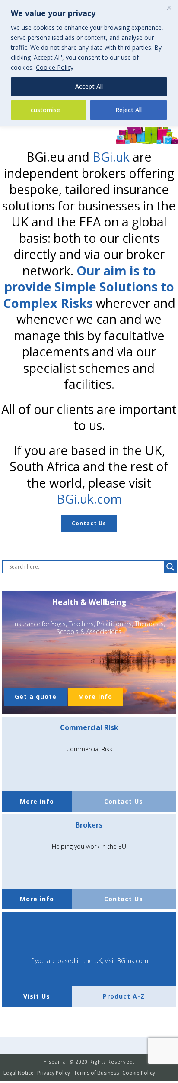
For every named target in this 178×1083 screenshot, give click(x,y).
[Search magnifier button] (170, 567)
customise (45, 110)
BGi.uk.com (89, 498)
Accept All (89, 86)
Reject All (128, 110)
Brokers (89, 825)
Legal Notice (18, 1073)
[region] (89, 63)
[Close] (169, 7)
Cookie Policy (54, 67)
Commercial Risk (89, 727)
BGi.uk (111, 156)
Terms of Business (96, 1073)
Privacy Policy (53, 1073)
